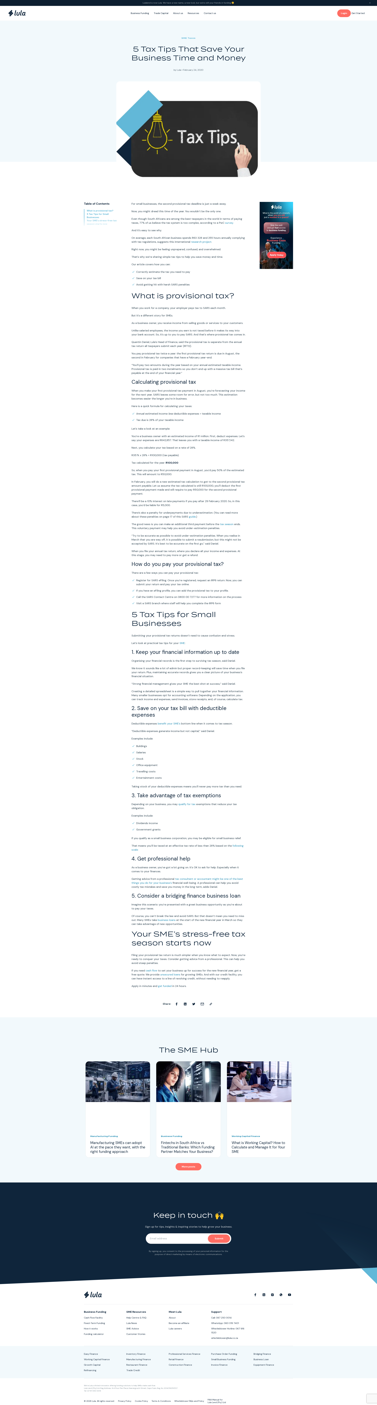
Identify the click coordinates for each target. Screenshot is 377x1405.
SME (182, 643)
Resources (193, 13)
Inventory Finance (135, 1353)
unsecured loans (170, 974)
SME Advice (132, 1328)
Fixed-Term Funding (94, 1323)
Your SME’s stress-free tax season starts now (102, 222)
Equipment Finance (264, 1364)
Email (202, 1004)
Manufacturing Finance (138, 1359)
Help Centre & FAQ (136, 1317)
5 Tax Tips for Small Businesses (98, 216)
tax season (226, 524)
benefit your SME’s (169, 723)
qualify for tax (186, 804)
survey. (229, 223)
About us (178, 13)
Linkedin (185, 1004)
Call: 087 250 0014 (221, 1317)
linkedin (263, 1294)
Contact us (210, 13)
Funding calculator (94, 1334)
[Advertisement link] (276, 235)
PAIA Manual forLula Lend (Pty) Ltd (217, 1401)
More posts (188, 1166)
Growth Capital (92, 1364)
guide (192, 516)
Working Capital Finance (97, 1359)
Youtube (289, 1294)
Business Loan (261, 1359)
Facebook (176, 1004)
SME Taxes (188, 38)
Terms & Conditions (161, 1401)
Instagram (272, 1294)
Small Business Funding (223, 1359)
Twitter (193, 1004)
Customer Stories (135, 1334)
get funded (165, 986)
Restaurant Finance (136, 1364)
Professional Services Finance (184, 1353)
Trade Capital (161, 13)
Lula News (131, 1323)
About (172, 1317)
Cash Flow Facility (93, 1317)
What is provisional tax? (100, 210)
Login (344, 13)
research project (201, 242)
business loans (167, 920)
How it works (91, 1328)
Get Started (358, 13)
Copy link (210, 1004)
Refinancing (90, 1370)
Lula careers (175, 1328)
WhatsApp (281, 1294)
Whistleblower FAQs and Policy (189, 1401)
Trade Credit (133, 1370)
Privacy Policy (124, 1401)
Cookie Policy (141, 1401)
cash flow (151, 970)
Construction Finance (180, 1364)
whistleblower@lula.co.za (224, 1338)
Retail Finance (176, 1359)
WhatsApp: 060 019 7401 (225, 1323)
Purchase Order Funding (224, 1353)
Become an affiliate (179, 1323)
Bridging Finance (262, 1353)
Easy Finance (91, 1353)
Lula (179, 69)
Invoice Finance (219, 1364)
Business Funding (140, 13)
